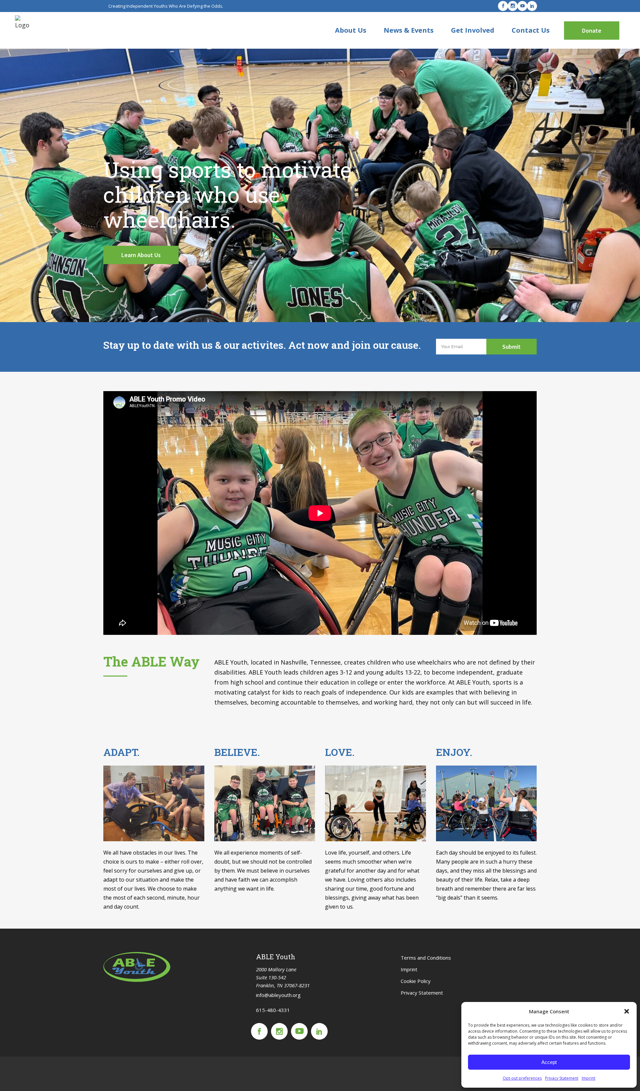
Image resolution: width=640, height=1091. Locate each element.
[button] (626, 1011)
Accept (549, 1062)
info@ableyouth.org (278, 995)
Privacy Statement (561, 1078)
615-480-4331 (273, 1010)
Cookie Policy (416, 981)
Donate (591, 30)
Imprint (588, 1078)
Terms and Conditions (426, 957)
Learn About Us (141, 255)
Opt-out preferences (522, 1078)
